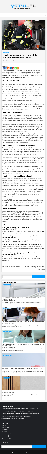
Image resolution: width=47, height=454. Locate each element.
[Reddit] (8, 68)
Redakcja (7, 60)
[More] (18, 68)
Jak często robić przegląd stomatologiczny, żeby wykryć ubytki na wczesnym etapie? (20, 408)
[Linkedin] (11, 68)
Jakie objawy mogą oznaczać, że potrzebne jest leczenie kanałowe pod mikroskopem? (20, 413)
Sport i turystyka (5, 433)
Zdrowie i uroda (7, 284)
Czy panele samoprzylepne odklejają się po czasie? (17, 390)
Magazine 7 (27, 452)
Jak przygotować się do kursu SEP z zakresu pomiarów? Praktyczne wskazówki (34, 267)
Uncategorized (4, 437)
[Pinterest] (13, 68)
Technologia (4, 435)
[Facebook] (4, 68)
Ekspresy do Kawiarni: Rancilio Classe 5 (11, 267)
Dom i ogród (6, 377)
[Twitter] (6, 68)
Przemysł (6, 52)
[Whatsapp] (16, 68)
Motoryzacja (4, 429)
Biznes (2, 425)
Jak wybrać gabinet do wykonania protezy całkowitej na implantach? (22, 368)
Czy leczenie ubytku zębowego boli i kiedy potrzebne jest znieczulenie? (23, 321)
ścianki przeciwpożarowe (30, 82)
